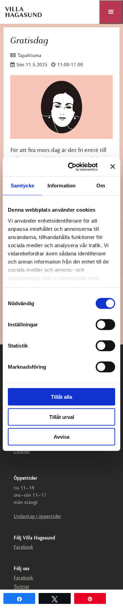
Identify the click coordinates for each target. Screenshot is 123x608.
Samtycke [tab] (22, 185)
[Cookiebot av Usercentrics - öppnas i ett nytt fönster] (72, 166)
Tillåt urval (61, 417)
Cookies (22, 451)
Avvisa (61, 437)
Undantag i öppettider (37, 516)
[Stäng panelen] (112, 166)
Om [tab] (100, 185)
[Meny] (111, 12)
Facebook (23, 547)
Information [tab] (61, 185)
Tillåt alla (61, 397)
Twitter (21, 587)
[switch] (105, 324)
